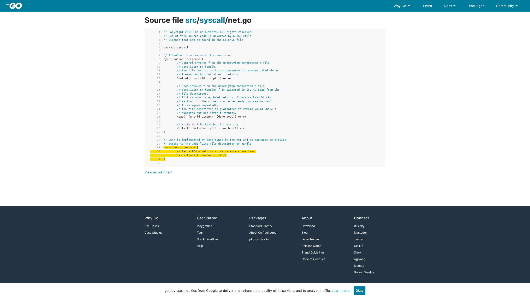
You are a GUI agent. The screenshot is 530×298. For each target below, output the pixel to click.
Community (507, 5)
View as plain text (158, 172)
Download (308, 226)
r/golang (359, 259)
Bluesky (359, 226)
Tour (200, 232)
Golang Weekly (364, 272)
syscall (212, 20)
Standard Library (260, 226)
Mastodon (360, 232)
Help (200, 246)
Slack (357, 252)
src (191, 20)
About (307, 218)
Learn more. (341, 290)
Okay (359, 290)
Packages (476, 6)
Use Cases (152, 226)
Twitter (358, 239)
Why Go (402, 5)
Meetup (359, 265)
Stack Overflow (207, 239)
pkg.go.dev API (259, 239)
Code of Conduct (313, 259)
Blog (305, 232)
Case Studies (153, 232)
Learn (427, 6)
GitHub (358, 246)
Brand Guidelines (313, 252)
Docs (450, 5)
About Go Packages (262, 232)
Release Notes (311, 246)
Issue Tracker (311, 239)
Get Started (207, 218)
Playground (204, 226)
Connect (361, 218)
